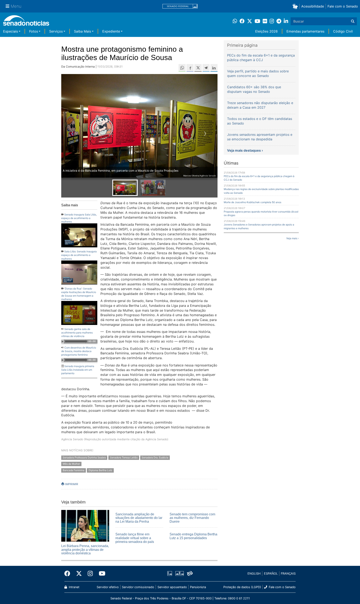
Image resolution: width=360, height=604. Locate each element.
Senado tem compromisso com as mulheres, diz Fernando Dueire (192, 517)
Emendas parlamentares (305, 31)
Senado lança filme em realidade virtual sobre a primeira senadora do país (134, 537)
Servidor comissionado (138, 587)
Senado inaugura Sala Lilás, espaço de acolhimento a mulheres (79, 218)
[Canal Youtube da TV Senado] (100, 573)
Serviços (56, 31)
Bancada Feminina (73, 470)
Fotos (33, 31)
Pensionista (198, 587)
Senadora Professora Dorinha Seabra (84, 457)
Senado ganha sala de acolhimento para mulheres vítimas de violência (77, 332)
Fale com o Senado (343, 6)
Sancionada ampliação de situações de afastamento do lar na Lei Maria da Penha (138, 517)
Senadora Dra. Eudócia (155, 457)
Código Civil (343, 31)
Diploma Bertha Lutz (100, 470)
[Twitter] (79, 573)
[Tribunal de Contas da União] (190, 573)
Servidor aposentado (172, 587)
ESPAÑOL (271, 573)
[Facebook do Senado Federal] (68, 573)
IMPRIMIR (71, 484)
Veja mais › (292, 238)
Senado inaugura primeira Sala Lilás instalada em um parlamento (77, 370)
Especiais (10, 31)
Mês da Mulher (71, 464)
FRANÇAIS (288, 573)
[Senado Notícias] (26, 22)
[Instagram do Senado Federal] (90, 573)
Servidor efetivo (108, 587)
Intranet (73, 587)
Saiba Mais (82, 31)
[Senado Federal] (180, 6)
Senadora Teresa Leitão (124, 457)
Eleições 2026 (266, 31)
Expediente (111, 31)
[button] (295, 6)
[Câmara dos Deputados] (169, 573)
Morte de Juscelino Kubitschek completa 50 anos (252, 202)
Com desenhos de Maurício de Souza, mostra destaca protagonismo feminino (78, 351)
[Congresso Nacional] (179, 573)
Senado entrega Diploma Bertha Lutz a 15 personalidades (193, 536)
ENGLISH (254, 573)
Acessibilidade (312, 6)
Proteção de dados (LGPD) (242, 587)
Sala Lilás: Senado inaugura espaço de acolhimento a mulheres (79, 255)
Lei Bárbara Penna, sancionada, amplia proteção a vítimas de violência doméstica (85, 549)
